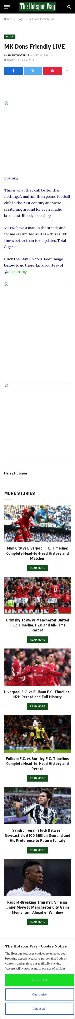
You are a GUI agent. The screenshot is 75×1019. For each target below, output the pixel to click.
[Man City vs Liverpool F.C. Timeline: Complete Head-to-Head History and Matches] (37, 523)
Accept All (39, 980)
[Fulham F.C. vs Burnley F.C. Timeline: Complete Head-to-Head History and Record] (37, 734)
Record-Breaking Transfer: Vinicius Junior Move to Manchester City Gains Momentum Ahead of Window (37, 907)
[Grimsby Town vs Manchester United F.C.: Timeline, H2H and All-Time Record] (37, 595)
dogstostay (17, 271)
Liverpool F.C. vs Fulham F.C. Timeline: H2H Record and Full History (37, 694)
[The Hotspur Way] (37, 7)
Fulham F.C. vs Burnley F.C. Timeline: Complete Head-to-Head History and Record (37, 763)
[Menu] (7, 6)
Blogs (10, 36)
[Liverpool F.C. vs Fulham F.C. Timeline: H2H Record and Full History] (37, 667)
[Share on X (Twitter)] (33, 71)
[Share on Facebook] (13, 71)
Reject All (39, 1008)
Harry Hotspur (18, 55)
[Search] (68, 6)
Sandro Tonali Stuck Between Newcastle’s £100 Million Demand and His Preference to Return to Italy (37, 835)
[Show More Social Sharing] (67, 71)
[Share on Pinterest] (52, 71)
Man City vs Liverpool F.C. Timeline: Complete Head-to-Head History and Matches (37, 553)
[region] (37, 979)
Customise (39, 994)
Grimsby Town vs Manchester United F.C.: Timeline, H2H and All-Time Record (37, 625)
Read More (37, 568)
